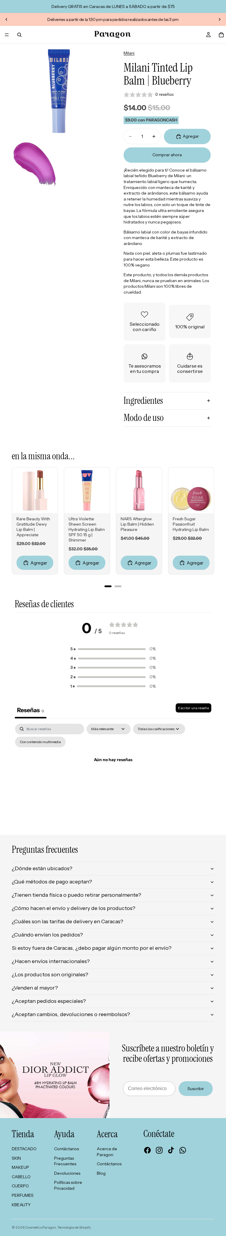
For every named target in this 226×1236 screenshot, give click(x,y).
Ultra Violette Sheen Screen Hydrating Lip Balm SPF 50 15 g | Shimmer (87, 529)
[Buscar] (19, 34)
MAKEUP (20, 1167)
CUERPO (20, 1186)
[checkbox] (40, 742)
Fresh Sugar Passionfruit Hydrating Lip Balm (191, 524)
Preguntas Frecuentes (65, 1161)
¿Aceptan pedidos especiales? (49, 1001)
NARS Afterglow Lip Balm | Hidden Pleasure (137, 524)
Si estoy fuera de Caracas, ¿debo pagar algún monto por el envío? (92, 948)
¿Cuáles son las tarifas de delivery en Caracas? (67, 921)
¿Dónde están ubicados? (42, 868)
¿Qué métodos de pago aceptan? (52, 881)
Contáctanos (66, 1148)
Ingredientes (143, 400)
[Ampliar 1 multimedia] (59, 91)
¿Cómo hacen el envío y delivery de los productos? (73, 908)
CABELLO (21, 1176)
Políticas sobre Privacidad (68, 1185)
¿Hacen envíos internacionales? (51, 961)
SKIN (16, 1158)
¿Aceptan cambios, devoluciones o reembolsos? (71, 1014)
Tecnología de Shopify (74, 1227)
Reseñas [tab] (30, 710)
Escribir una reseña (193, 708)
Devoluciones (67, 1173)
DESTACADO (24, 1148)
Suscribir (195, 1088)
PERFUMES (23, 1195)
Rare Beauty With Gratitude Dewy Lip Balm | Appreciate (33, 526)
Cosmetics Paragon (40, 1227)
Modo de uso (144, 418)
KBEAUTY (21, 1204)
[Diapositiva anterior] (6, 19)
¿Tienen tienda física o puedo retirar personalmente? (76, 895)
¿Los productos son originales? (50, 974)
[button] (113, 649)
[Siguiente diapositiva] (219, 19)
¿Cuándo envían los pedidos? (47, 934)
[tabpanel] (113, 773)
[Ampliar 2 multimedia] (34, 164)
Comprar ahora (167, 154)
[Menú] (7, 35)
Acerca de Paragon (107, 1151)
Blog (101, 1173)
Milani (129, 53)
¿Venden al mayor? (35, 988)
